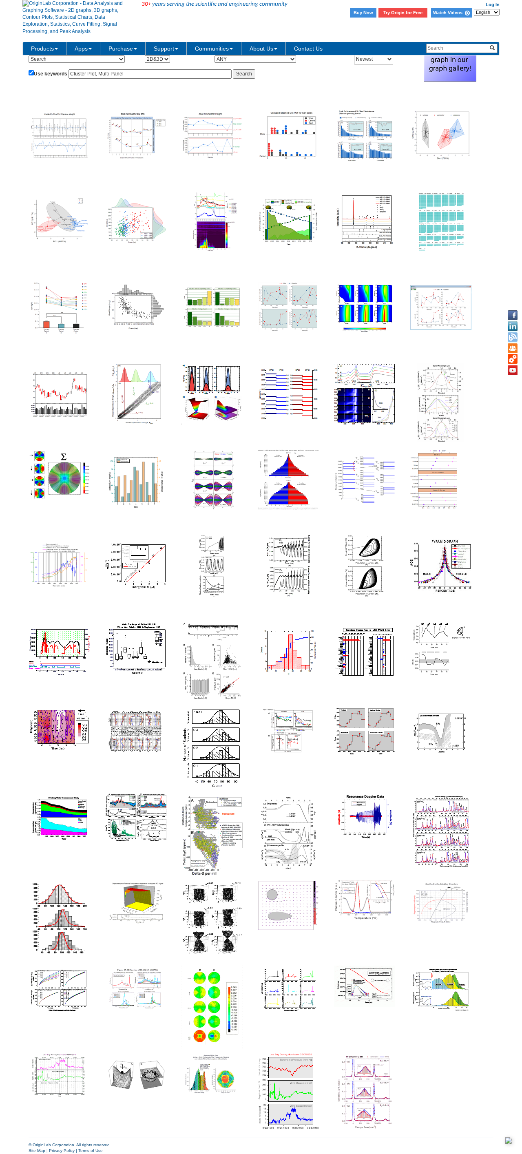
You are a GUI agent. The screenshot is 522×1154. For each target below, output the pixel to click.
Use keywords (50, 74)
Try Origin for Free (402, 12)
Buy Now (363, 12)
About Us (261, 48)
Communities (212, 48)
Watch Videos (449, 12)
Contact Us (308, 48)
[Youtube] (512, 370)
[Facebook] (512, 315)
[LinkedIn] (512, 326)
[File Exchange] (512, 359)
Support (164, 48)
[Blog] (512, 337)
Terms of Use (90, 1150)
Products (42, 48)
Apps (81, 48)
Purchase (120, 48)
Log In (493, 4)
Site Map (37, 1150)
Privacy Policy (62, 1150)
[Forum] (512, 348)
